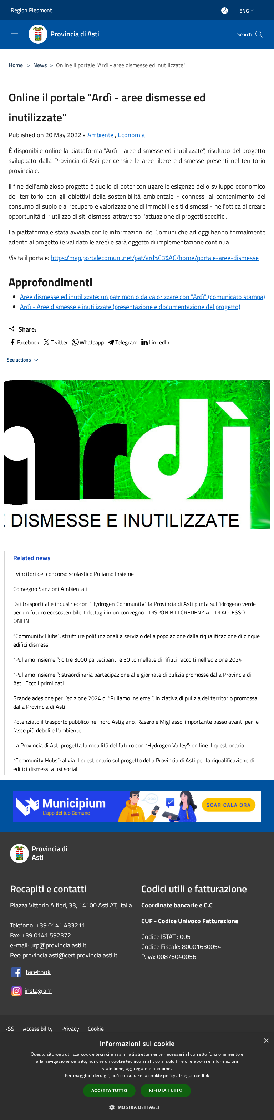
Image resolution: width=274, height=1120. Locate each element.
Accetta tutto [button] (109, 1090)
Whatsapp (92, 342)
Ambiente (100, 135)
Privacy (70, 1028)
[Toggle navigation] (14, 33)
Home (16, 65)
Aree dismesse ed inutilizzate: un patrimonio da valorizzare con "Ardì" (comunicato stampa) (142, 297)
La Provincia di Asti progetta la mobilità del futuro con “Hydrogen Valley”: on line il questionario (128, 745)
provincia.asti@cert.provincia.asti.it (70, 955)
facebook (38, 971)
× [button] (266, 1041)
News (40, 65)
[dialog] (137, 1076)
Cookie (96, 1028)
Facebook (28, 342)
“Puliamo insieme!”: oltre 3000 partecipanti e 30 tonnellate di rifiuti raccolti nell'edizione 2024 (127, 659)
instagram (38, 990)
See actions (19, 360)
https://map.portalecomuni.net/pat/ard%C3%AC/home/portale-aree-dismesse (155, 258)
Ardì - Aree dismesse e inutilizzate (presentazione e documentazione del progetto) (130, 307)
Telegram (126, 342)
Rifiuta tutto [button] (166, 1090)
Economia (131, 135)
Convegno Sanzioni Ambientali (50, 588)
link (205, 1075)
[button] (137, 1107)
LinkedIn (159, 342)
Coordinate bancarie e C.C (177, 905)
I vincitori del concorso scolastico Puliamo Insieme (73, 573)
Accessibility (38, 1028)
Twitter (59, 342)
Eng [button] (244, 10)
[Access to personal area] (224, 10)
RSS (9, 1028)
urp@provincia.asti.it (58, 945)
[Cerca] (259, 34)
